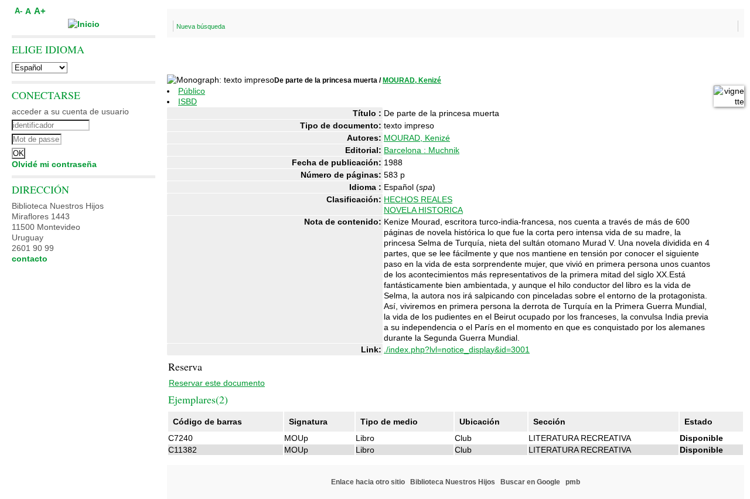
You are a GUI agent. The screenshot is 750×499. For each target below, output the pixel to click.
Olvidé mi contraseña (54, 164)
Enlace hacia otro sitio (368, 482)
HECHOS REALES (418, 199)
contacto (29, 258)
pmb (572, 482)
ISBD (187, 101)
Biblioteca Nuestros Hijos (452, 482)
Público (191, 91)
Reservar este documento (217, 383)
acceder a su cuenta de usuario (70, 111)
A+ (40, 11)
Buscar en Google (530, 482)
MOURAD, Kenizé (412, 80)
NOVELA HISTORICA (423, 210)
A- (18, 11)
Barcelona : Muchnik (421, 150)
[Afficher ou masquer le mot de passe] (115, 138)
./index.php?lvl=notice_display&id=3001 (457, 349)
